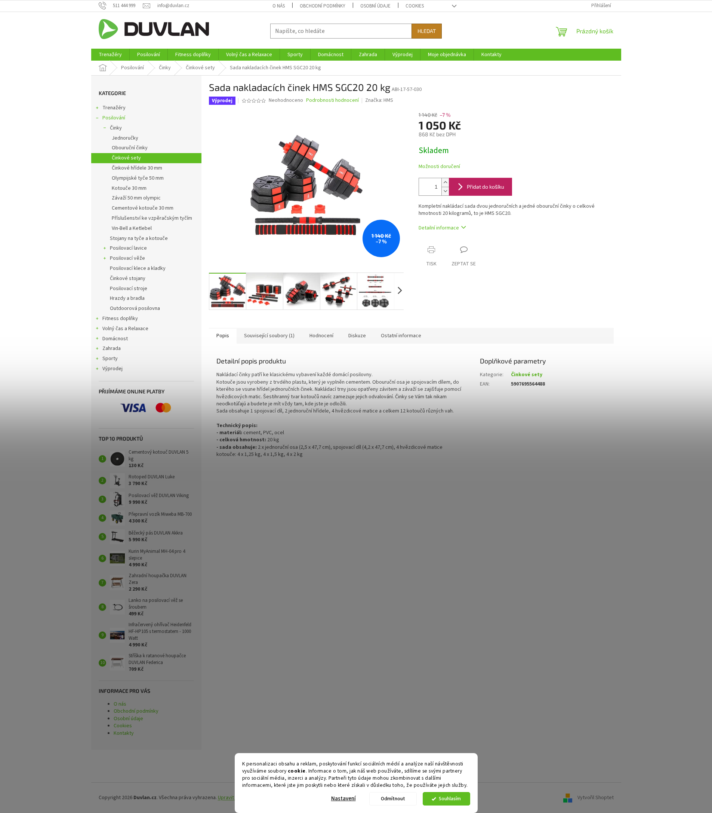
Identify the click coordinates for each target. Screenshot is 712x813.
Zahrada (111, 348)
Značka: (379, 100)
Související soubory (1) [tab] (269, 335)
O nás (278, 6)
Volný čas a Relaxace (125, 328)
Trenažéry (114, 108)
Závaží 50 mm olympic (136, 198)
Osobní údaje (375, 6)
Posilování (113, 118)
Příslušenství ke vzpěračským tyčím (152, 218)
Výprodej (112, 368)
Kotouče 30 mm (129, 188)
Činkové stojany (127, 278)
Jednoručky (125, 138)
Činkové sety (126, 158)
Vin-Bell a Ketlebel (132, 228)
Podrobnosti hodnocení (332, 100)
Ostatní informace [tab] (401, 335)
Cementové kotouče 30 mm (142, 208)
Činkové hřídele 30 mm (137, 168)
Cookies (415, 6)
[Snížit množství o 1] (445, 191)
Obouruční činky (130, 148)
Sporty (110, 358)
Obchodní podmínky (322, 6)
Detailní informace (439, 228)
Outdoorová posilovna (135, 308)
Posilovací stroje (128, 288)
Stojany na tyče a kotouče (139, 238)
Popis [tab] (222, 335)
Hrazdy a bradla (127, 298)
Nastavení (343, 799)
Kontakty (124, 733)
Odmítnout (393, 798)
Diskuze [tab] (357, 335)
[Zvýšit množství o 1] (445, 182)
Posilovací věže (127, 258)
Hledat (426, 31)
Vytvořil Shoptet (595, 797)
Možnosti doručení (439, 166)
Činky (116, 128)
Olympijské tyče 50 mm (138, 178)
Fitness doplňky (120, 318)
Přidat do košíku (485, 186)
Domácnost (115, 338)
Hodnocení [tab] (321, 335)
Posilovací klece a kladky (138, 268)
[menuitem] (110, 55)
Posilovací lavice (128, 248)
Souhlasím (450, 798)
